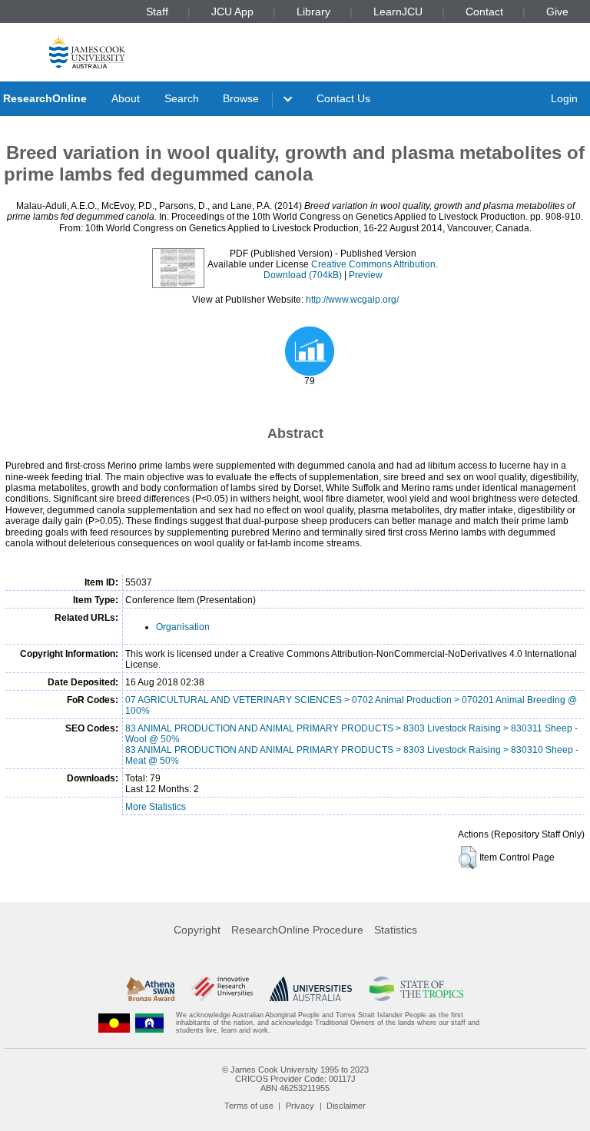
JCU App (232, 11)
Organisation (183, 627)
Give (557, 11)
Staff (157, 11)
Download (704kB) (303, 275)
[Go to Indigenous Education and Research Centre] (114, 1023)
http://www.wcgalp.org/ (352, 299)
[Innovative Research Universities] (221, 989)
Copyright (197, 930)
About (125, 98)
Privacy (300, 1105)
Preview (366, 275)
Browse (241, 98)
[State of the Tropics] (416, 989)
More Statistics (155, 806)
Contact (484, 11)
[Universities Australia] (311, 989)
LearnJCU (398, 11)
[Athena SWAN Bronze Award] (150, 989)
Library (313, 11)
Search (181, 98)
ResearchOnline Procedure (297, 930)
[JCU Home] (87, 51)
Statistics (395, 930)
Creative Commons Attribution (373, 264)
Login (564, 98)
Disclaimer (346, 1105)
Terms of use (248, 1105)
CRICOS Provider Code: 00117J (295, 1078)
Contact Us (343, 98)
